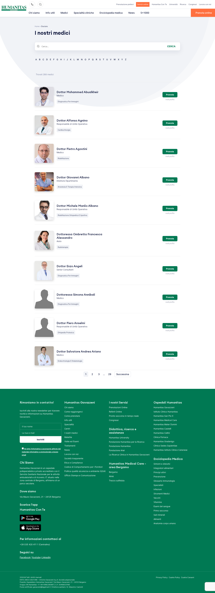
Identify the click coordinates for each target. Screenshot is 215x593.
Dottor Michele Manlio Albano (77, 205)
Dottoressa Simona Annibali (76, 294)
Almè (111, 476)
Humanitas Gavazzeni (164, 407)
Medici (64, 12)
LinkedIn (46, 557)
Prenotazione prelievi (125, 4)
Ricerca (183, 4)
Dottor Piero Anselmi (71, 323)
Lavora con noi (205, 4)
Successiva (122, 374)
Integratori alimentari (163, 468)
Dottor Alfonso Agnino (72, 120)
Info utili (50, 12)
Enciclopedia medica (111, 12)
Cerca (171, 46)
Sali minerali (159, 515)
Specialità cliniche (84, 12)
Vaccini (157, 498)
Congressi (193, 4)
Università (173, 4)
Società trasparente (73, 458)
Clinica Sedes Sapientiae (165, 445)
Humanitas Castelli (162, 428)
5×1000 (145, 12)
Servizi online (142, 4)
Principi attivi (160, 472)
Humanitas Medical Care (165, 420)
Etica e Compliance (73, 462)
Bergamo (113, 472)
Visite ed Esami (71, 441)
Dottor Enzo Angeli (69, 266)
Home (37, 26)
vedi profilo (169, 99)
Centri (67, 428)
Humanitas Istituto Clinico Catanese (170, 450)
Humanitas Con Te (159, 4)
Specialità (69, 424)
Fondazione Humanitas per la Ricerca (126, 442)
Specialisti (158, 485)
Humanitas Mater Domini (165, 424)
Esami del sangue (162, 506)
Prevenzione (159, 476)
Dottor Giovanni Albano (73, 177)
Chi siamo (34, 12)
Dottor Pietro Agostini (72, 149)
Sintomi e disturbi (162, 464)
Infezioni (158, 489)
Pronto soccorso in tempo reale (124, 416)
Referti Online (115, 411)
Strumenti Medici (162, 493)
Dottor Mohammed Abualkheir (77, 92)
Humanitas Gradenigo (164, 441)
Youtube (36, 557)
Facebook (25, 557)
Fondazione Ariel (117, 450)
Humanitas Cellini (162, 433)
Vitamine (158, 502)
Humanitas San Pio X (163, 416)
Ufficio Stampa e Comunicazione (80, 475)
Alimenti (157, 519)
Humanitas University (119, 437)
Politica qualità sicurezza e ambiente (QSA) (85, 471)
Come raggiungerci (73, 411)
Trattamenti (69, 445)
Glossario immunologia (164, 481)
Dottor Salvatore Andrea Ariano (79, 351)
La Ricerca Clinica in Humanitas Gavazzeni (129, 454)
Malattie (68, 437)
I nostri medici (71, 433)
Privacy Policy (162, 577)
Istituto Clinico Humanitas (166, 411)
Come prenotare (72, 416)
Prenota (170, 94)
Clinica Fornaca (161, 437)
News (131, 12)
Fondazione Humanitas (120, 446)
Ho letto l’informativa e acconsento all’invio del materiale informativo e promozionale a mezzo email (41, 452)
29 (109, 374)
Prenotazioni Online (118, 407)
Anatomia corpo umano (165, 523)
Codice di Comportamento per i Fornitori (83, 467)
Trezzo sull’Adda (116, 480)
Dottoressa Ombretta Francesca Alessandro (79, 236)
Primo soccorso (161, 510)
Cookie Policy (174, 577)
